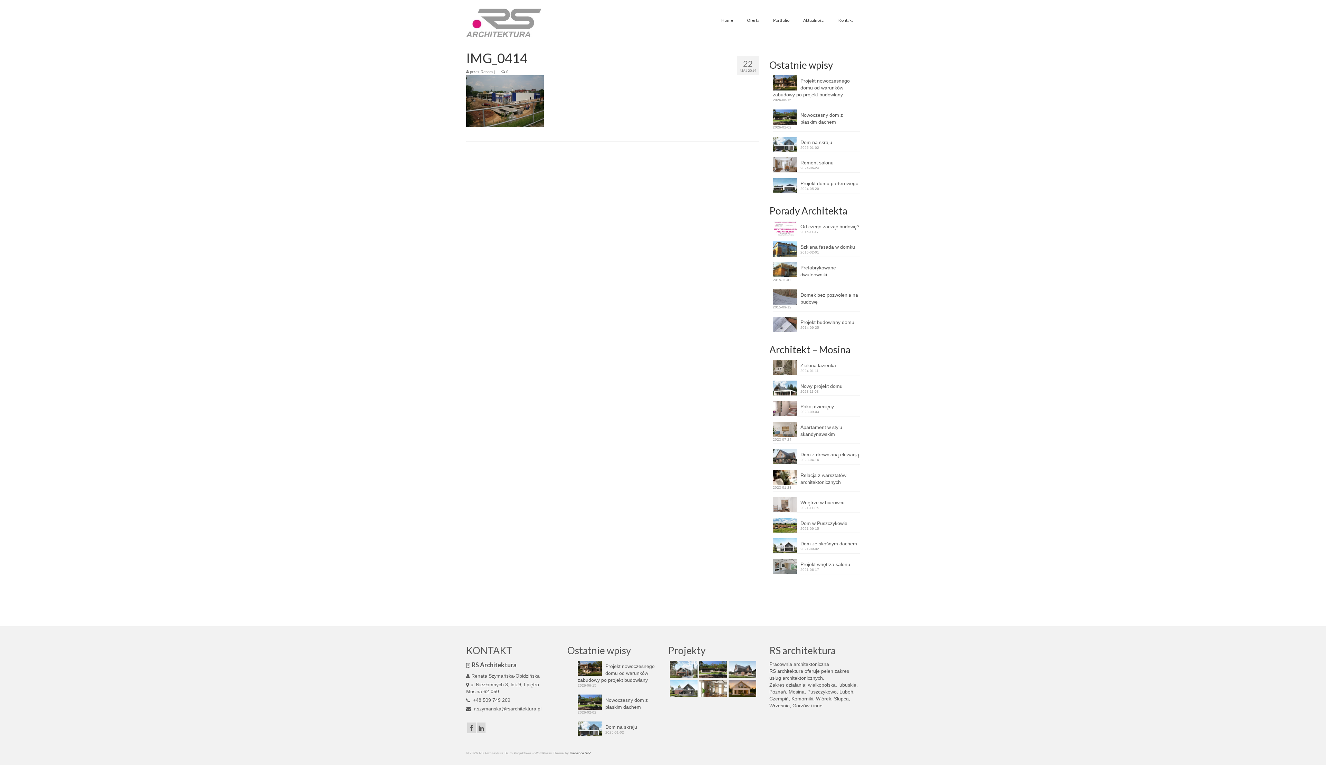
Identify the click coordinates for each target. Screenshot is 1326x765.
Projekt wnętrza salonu (825, 564)
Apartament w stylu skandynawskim (821, 430)
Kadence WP (580, 753)
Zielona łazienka (818, 365)
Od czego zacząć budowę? (829, 226)
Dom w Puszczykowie (823, 523)
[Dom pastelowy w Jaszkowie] (741, 688)
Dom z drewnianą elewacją (829, 454)
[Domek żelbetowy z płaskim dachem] (712, 669)
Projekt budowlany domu (827, 322)
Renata (487, 72)
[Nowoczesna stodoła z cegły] (683, 688)
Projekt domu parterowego (829, 183)
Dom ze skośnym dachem (828, 543)
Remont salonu (817, 162)
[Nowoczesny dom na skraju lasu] (683, 669)
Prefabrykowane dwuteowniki (818, 271)
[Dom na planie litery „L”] (741, 669)
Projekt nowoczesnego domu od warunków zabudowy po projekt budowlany (811, 87)
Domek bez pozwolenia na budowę (829, 298)
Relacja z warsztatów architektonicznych (823, 478)
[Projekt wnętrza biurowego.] (712, 688)
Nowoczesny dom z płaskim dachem (821, 118)
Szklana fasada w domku (827, 247)
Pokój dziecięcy (817, 406)
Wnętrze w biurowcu (822, 502)
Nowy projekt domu (821, 386)
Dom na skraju (816, 142)
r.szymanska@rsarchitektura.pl (507, 708)
